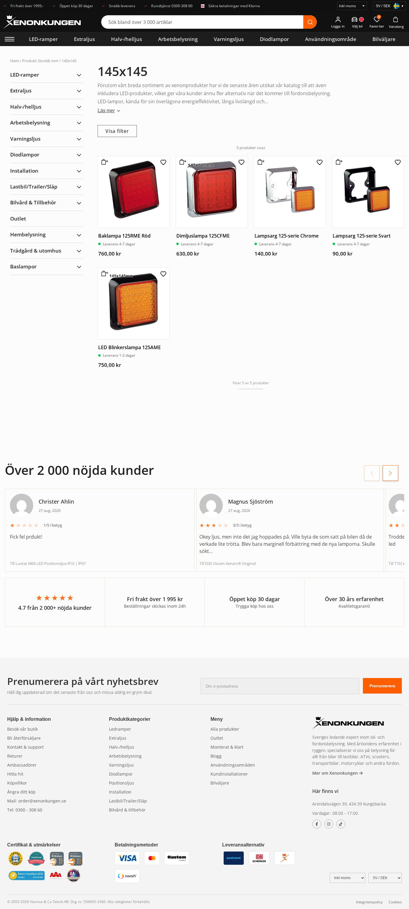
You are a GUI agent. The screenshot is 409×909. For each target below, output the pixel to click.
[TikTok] (340, 824)
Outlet (18, 218)
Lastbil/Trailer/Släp (33, 186)
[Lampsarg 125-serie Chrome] (290, 192)
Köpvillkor (17, 783)
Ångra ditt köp (21, 792)
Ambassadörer (22, 765)
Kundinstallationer (229, 774)
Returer (14, 756)
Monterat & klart (226, 747)
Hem (14, 60)
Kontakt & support (25, 747)
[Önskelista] (163, 162)
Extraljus (84, 39)
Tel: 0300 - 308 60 (24, 810)
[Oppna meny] (9, 39)
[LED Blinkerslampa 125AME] (133, 303)
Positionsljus (121, 783)
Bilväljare (384, 39)
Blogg (216, 756)
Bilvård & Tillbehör (33, 202)
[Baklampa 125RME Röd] (133, 192)
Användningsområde (330, 39)
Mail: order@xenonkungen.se (36, 801)
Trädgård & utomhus (35, 250)
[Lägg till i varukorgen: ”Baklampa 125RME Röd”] (103, 164)
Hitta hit (15, 774)
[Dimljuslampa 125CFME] (211, 192)
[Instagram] (328, 824)
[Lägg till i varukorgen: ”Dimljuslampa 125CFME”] (182, 164)
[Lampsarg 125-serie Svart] (368, 192)
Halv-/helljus (126, 39)
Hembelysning (28, 234)
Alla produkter (224, 729)
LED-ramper (43, 39)
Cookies (395, 902)
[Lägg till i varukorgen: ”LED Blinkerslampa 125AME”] (103, 276)
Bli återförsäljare (24, 738)
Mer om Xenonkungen (335, 773)
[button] (390, 473)
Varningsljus (229, 39)
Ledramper (120, 729)
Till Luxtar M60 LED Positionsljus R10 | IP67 (48, 563)
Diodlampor (274, 39)
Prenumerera (382, 685)
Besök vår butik (22, 729)
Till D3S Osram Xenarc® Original (227, 563)
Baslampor (23, 266)
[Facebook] (316, 824)
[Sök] (310, 22)
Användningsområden (232, 765)
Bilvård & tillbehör (127, 810)
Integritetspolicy (369, 902)
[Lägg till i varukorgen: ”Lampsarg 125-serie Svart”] (338, 164)
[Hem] (348, 724)
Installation (24, 170)
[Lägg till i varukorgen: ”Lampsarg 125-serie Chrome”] (260, 164)
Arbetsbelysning (178, 39)
